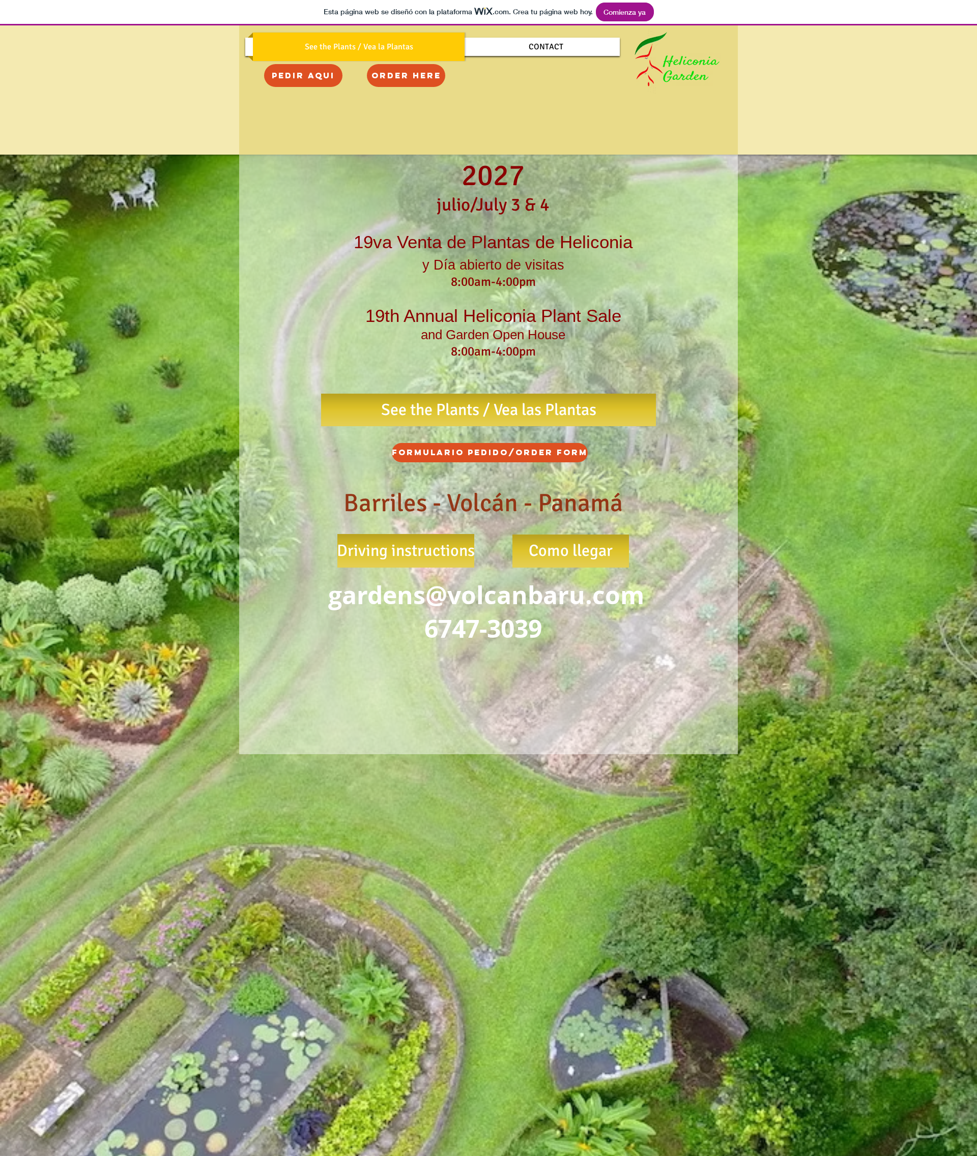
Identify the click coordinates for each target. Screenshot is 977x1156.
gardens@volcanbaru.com (486, 595)
